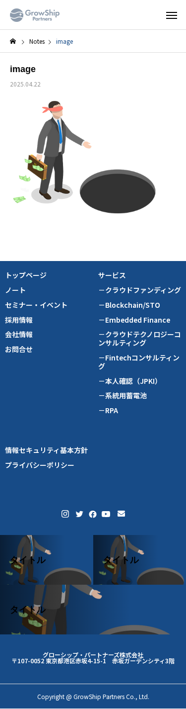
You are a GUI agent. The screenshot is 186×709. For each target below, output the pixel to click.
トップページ (26, 275)
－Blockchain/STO (129, 305)
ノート (15, 290)
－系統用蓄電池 (122, 395)
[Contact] (121, 514)
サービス (112, 275)
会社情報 (19, 334)
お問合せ (19, 349)
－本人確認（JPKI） (130, 381)
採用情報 (19, 320)
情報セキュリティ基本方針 (46, 450)
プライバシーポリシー (39, 465)
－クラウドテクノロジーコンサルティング (139, 338)
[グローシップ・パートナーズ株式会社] (34, 15)
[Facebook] (92, 514)
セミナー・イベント (36, 305)
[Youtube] (106, 514)
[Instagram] (65, 514)
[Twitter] (79, 514)
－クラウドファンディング (139, 290)
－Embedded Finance (134, 320)
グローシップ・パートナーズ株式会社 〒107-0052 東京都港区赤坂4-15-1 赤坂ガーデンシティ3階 (93, 657)
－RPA (108, 410)
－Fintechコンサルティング (139, 362)
